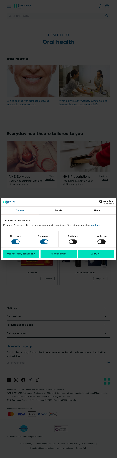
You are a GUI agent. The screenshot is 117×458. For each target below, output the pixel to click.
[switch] (44, 241)
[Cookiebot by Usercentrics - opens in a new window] (101, 202)
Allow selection (58, 253)
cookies (95, 225)
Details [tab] (58, 210)
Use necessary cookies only (21, 253)
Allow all (95, 253)
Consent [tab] (20, 210)
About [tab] (97, 210)
